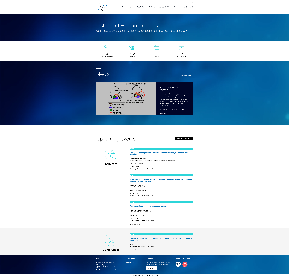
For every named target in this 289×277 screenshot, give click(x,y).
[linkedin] (129, 265)
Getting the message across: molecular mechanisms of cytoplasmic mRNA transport (159, 153)
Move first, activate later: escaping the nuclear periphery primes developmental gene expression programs (161, 180)
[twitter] (127, 265)
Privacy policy (155, 275)
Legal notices (147, 275)
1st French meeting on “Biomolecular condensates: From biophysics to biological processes (161, 239)
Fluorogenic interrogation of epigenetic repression (149, 206)
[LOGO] (101, 4)
